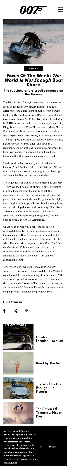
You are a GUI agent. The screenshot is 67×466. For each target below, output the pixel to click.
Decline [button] (52, 447)
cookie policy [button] (10, 462)
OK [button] (40, 447)
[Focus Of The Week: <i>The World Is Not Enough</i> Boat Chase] (33, 41)
